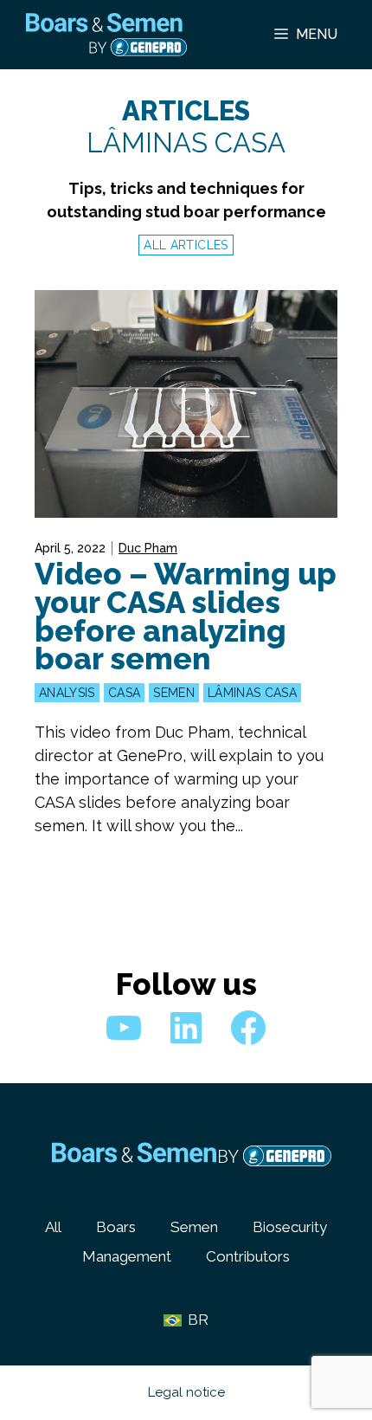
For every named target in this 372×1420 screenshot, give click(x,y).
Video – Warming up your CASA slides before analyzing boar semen (186, 616)
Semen (174, 693)
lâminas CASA (252, 693)
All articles (186, 245)
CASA (124, 693)
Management (126, 1256)
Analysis (67, 693)
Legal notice (186, 1392)
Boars (116, 1227)
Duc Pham (148, 548)
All (53, 1227)
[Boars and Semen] (106, 34)
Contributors (248, 1256)
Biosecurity (290, 1227)
